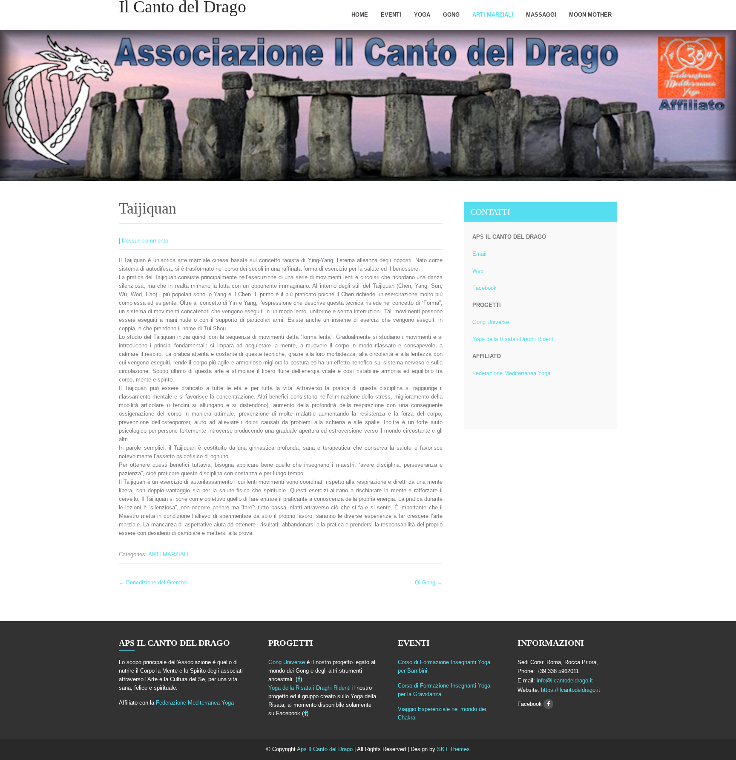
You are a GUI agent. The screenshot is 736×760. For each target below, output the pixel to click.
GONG (451, 15)
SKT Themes (453, 749)
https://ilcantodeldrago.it (569, 690)
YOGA (422, 15)
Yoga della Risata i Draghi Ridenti (513, 339)
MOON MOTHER (590, 15)
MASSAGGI (541, 15)
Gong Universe (490, 322)
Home (359, 15)
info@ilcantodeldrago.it (565, 680)
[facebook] (298, 679)
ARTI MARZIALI (492, 15)
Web (477, 271)
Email (479, 254)
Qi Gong (429, 582)
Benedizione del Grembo (153, 582)
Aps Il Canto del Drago (325, 749)
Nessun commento (145, 240)
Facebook (484, 288)
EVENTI (391, 15)
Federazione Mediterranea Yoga (511, 373)
